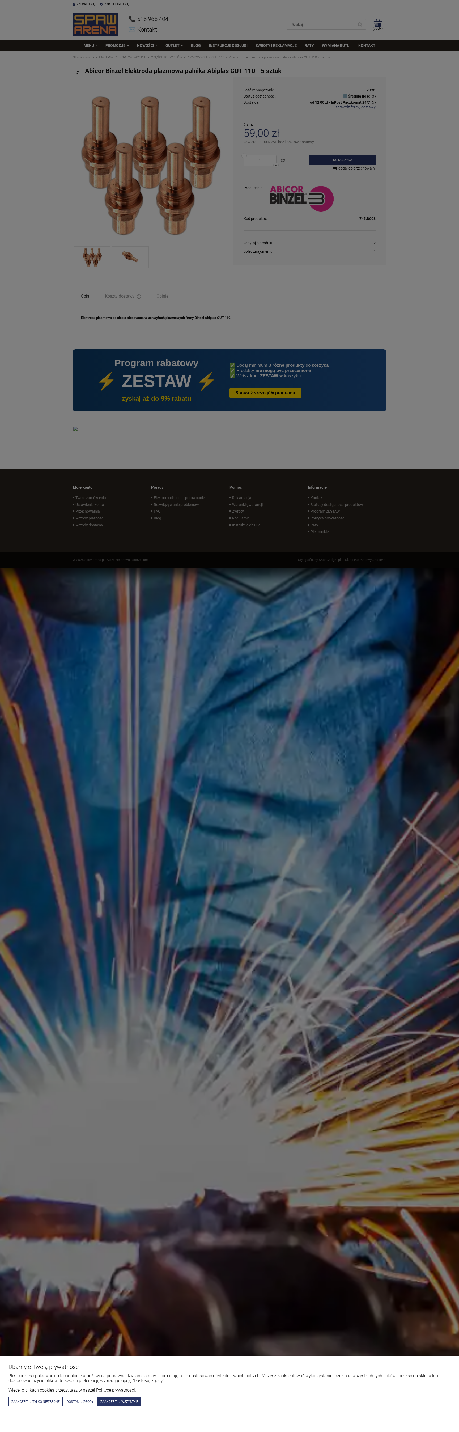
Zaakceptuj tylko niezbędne (35, 1402)
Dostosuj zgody (80, 1402)
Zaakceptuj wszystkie (119, 1402)
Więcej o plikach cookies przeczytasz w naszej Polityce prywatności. (72, 1390)
